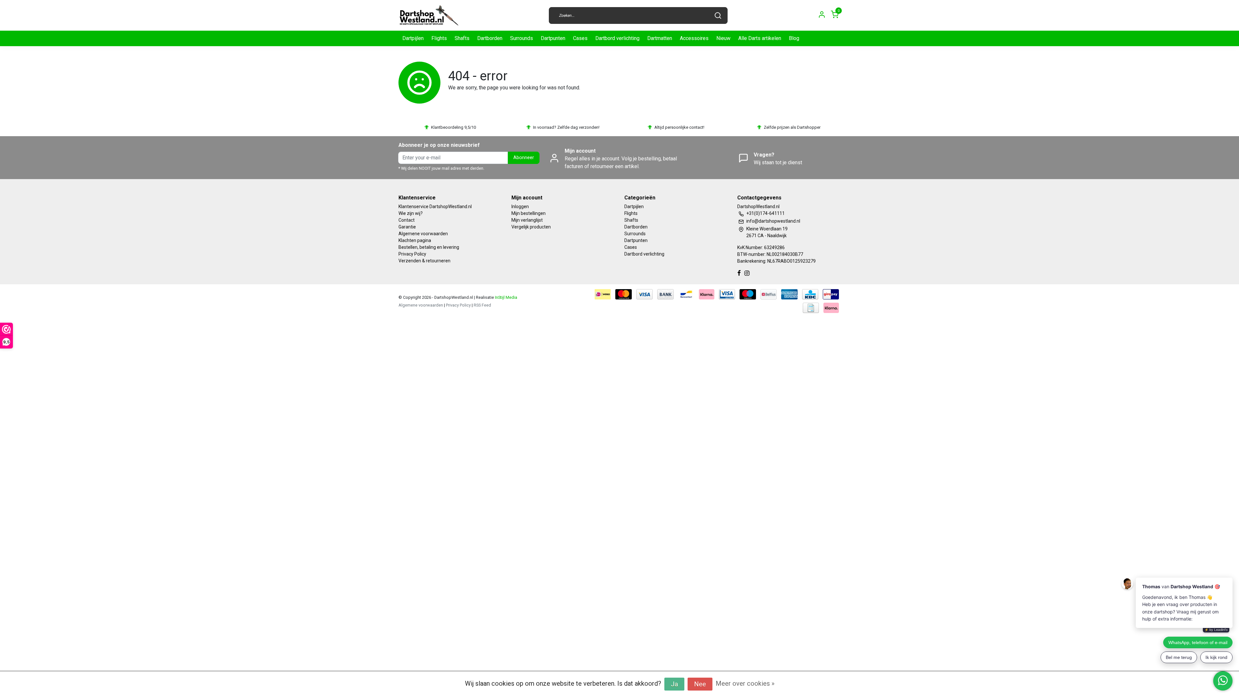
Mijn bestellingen (528, 213)
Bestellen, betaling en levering (428, 247)
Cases (580, 38)
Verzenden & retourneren (424, 260)
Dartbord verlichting (617, 38)
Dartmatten (659, 38)
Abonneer (523, 157)
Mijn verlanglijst (527, 220)
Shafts (462, 38)
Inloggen (520, 206)
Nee (700, 684)
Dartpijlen (413, 38)
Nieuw (723, 38)
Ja (674, 684)
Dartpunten (553, 38)
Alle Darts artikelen (759, 38)
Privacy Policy (412, 254)
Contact (406, 220)
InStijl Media (505, 297)
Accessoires (694, 38)
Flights (439, 38)
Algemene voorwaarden (423, 233)
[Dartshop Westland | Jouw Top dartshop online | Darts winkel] (428, 15)
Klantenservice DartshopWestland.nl (435, 206)
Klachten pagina (414, 240)
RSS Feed (482, 305)
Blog (794, 38)
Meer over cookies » (745, 683)
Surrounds (521, 38)
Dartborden (489, 38)
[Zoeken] (718, 15)
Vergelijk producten (531, 226)
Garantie (407, 226)
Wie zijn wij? (410, 213)
